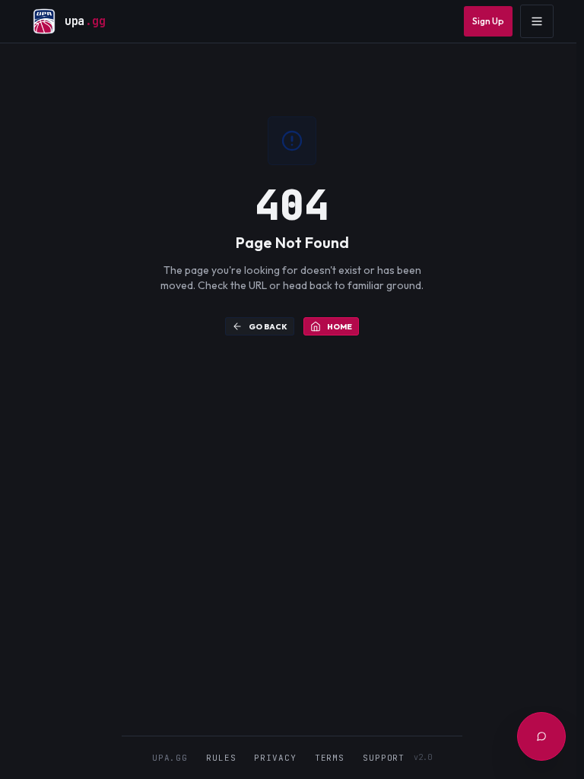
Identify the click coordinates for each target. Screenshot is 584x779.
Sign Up (488, 21)
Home (339, 327)
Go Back (268, 327)
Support (384, 757)
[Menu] (537, 21)
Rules (221, 757)
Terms (329, 757)
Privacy (275, 757)
